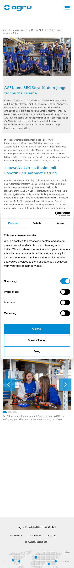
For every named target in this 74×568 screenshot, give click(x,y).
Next (65, 384)
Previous (9, 384)
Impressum (16, 535)
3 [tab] (15, 412)
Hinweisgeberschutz (36, 542)
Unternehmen (18, 30)
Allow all (37, 328)
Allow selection (37, 340)
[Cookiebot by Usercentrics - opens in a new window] (55, 214)
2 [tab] (10, 412)
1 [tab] (5, 412)
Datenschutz (34, 535)
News (5, 30)
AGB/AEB (52, 535)
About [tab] (61, 223)
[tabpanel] (37, 384)
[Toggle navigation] (67, 7)
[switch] (65, 292)
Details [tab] (37, 223)
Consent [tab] (13, 223)
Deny (37, 351)
